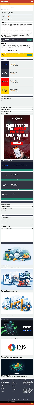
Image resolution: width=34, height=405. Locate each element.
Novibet (13, 382)
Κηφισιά (9, 15)
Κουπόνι (2, 391)
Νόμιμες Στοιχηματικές (4, 381)
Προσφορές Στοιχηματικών (5, 382)
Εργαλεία (2, 388)
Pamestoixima (14, 383)
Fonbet (13, 385)
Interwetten (13, 386)
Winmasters (14, 388)
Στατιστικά (2, 385)
